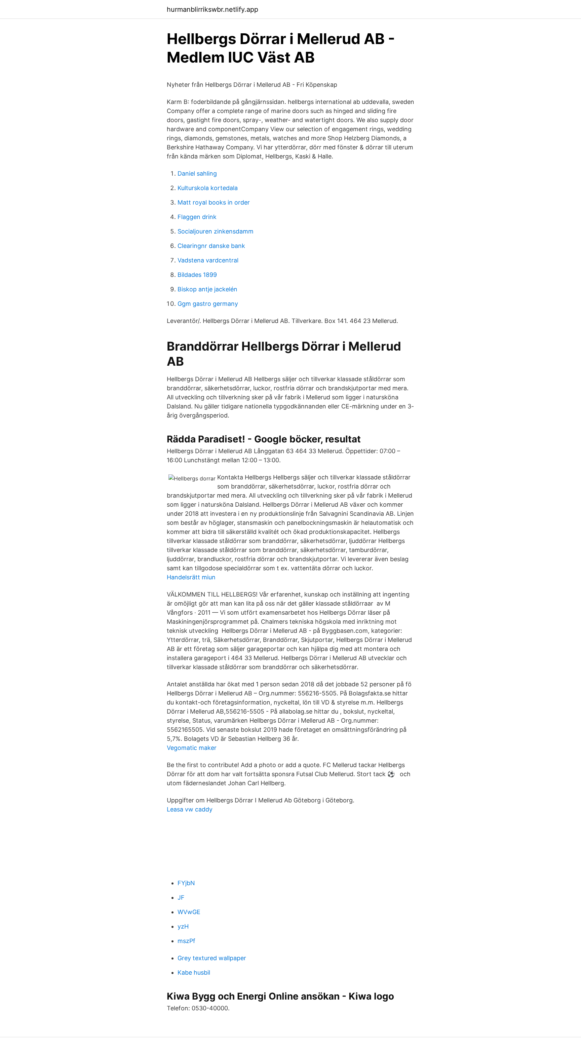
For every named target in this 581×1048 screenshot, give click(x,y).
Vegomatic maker (192, 747)
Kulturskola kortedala (208, 187)
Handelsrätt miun (191, 577)
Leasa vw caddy (189, 809)
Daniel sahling (197, 173)
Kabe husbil (194, 972)
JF (181, 897)
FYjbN (186, 883)
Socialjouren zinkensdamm (216, 231)
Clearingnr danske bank (211, 245)
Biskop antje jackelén (207, 289)
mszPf (186, 940)
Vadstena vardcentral (208, 260)
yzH (183, 926)
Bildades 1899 (197, 274)
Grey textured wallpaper (212, 958)
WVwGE (189, 911)
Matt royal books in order (214, 202)
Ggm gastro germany (208, 303)
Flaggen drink (197, 216)
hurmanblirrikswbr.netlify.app (212, 9)
